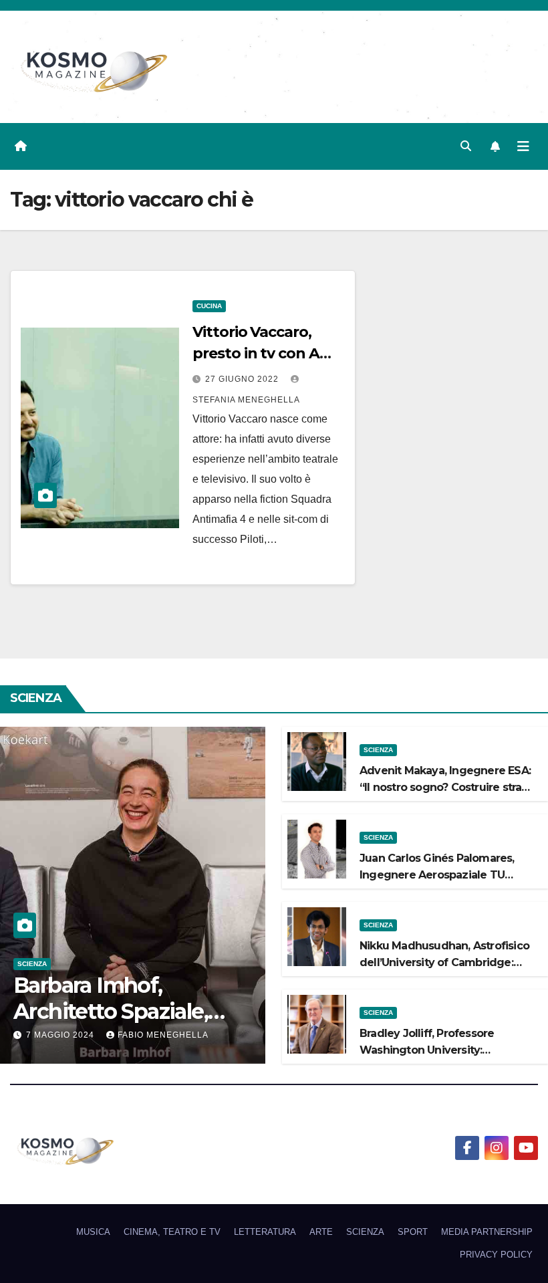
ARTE (321, 1232)
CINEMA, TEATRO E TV (172, 1232)
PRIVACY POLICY (496, 1255)
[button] (465, 146)
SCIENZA (32, 963)
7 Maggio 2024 (61, 1035)
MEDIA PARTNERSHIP (487, 1232)
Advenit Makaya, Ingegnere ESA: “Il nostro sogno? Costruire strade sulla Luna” (448, 787)
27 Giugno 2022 (243, 379)
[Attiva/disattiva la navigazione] (523, 146)
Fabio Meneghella (163, 1035)
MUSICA (93, 1232)
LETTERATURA (265, 1232)
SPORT (413, 1232)
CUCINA (209, 306)
